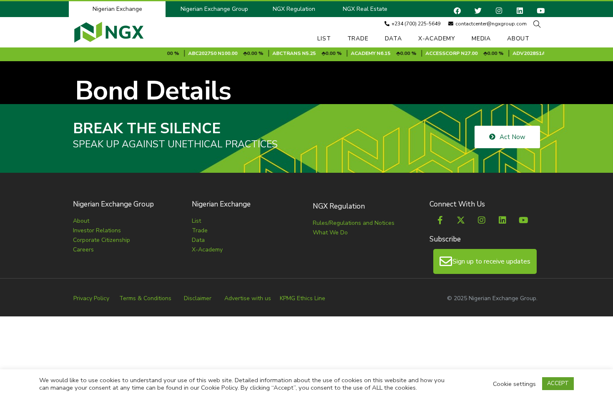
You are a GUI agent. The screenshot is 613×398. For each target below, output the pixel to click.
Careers (83, 250)
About (518, 38)
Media (481, 38)
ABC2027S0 (196, 53)
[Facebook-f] (440, 220)
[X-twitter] (461, 220)
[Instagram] (498, 10)
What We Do (330, 232)
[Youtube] (540, 10)
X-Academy (436, 38)
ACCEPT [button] (558, 383)
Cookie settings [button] (514, 384)
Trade (358, 38)
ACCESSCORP (436, 53)
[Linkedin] (519, 10)
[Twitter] (478, 10)
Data (393, 38)
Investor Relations (97, 230)
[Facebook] (457, 10)
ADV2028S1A (522, 53)
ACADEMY (356, 53)
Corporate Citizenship (101, 240)
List (324, 38)
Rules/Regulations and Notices (353, 223)
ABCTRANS (280, 53)
